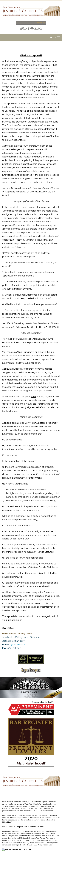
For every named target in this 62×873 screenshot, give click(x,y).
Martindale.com (36, 827)
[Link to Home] (31, 11)
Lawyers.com (21, 827)
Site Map (7, 822)
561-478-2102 (31, 28)
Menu (53, 37)
